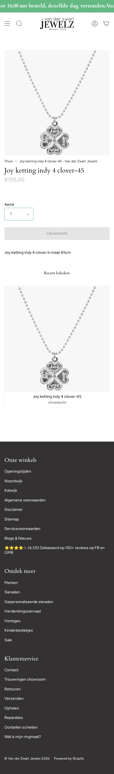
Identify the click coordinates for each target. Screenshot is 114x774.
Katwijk (10, 490)
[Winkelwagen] (106, 23)
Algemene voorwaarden (25, 500)
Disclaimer (13, 509)
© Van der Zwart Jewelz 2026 (27, 758)
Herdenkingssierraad (22, 611)
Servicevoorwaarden (22, 528)
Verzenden (14, 698)
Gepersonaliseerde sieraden (28, 601)
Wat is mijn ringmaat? (22, 736)
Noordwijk (13, 481)
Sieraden (12, 592)
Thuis (8, 161)
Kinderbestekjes (18, 630)
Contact (11, 670)
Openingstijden (17, 471)
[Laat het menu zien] (7, 23)
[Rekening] (94, 23)
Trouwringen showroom (25, 679)
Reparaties (13, 717)
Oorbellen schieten (21, 727)
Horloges (12, 621)
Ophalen (11, 708)
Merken (11, 582)
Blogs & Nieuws (18, 538)
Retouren (12, 689)
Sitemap (11, 519)
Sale (8, 640)
